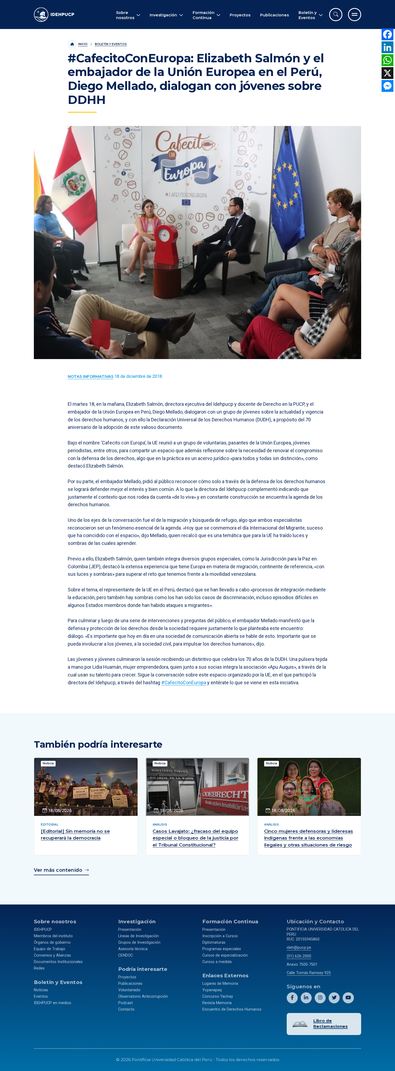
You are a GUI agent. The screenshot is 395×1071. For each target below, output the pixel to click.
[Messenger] (387, 85)
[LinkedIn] (387, 47)
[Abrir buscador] (335, 14)
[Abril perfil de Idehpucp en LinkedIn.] (306, 997)
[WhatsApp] (387, 60)
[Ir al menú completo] (354, 14)
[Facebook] (387, 34)
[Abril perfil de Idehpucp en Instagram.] (320, 997)
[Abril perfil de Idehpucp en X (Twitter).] (334, 997)
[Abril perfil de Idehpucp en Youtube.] (348, 997)
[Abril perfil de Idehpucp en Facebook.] (292, 997)
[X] (387, 73)
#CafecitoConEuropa (183, 682)
